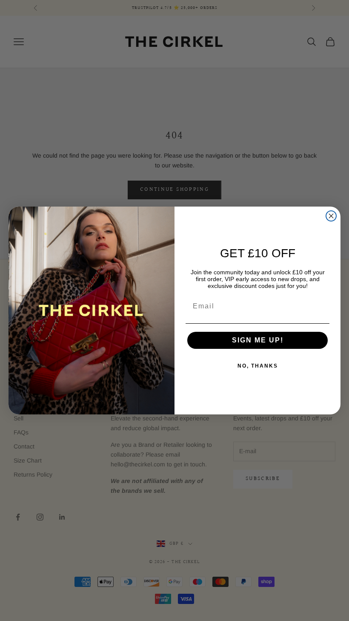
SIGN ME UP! (257, 340)
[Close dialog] (331, 216)
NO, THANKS (257, 366)
